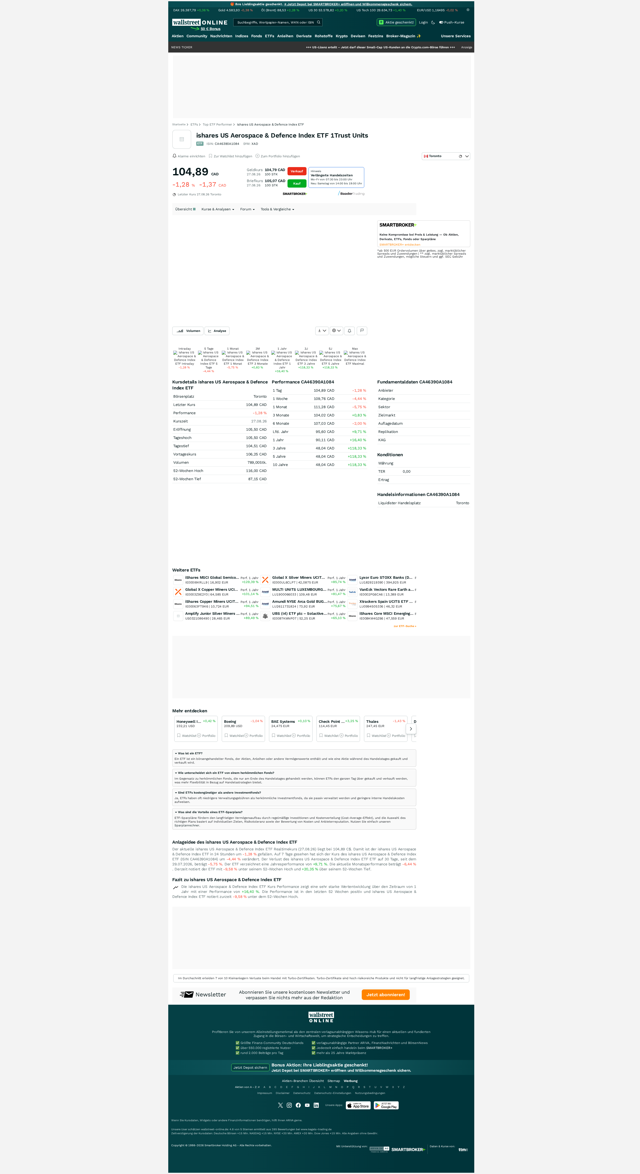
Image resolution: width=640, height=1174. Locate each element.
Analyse (220, 331)
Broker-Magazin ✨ (403, 36)
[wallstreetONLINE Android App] (386, 1108)
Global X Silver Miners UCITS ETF (302, 577)
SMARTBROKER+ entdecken (400, 244)
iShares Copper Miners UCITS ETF (215, 601)
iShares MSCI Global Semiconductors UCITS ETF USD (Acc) (238, 577)
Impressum (264, 1093)
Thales (372, 721)
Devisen (358, 36)
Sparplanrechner (186, 825)
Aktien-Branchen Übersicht (303, 1081)
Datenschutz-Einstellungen (332, 1093)
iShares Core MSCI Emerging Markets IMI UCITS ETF (406, 613)
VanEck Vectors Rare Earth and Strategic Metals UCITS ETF (413, 589)
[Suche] (318, 22)
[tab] (294, 758)
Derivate (304, 36)
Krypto (342, 36)
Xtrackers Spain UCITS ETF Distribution (395, 601)
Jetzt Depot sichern (250, 1067)
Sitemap (334, 1081)
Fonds (256, 36)
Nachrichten (221, 36)
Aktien (178, 36)
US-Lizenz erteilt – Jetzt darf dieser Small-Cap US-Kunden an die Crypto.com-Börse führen (343, 47)
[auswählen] (322, 330)
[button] (188, 753)
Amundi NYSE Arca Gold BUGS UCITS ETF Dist (313, 601)
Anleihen (285, 36)
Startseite (179, 124)
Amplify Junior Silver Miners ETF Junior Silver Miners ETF (236, 613)
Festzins (375, 36)
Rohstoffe (324, 36)
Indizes (241, 36)
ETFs (269, 36)
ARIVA (290, 1120)
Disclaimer (283, 1093)
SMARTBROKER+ (379, 1048)
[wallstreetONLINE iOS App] (358, 1108)
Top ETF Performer (217, 124)
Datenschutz (301, 1093)
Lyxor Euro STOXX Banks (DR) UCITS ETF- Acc (401, 577)
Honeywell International (197, 721)
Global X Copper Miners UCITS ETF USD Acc (224, 589)
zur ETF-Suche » (405, 626)
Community (196, 36)
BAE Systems (283, 721)
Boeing (230, 721)
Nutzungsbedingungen (370, 1093)
